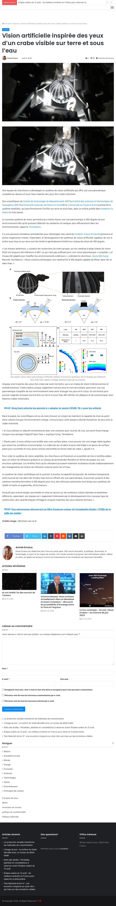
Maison (7, 751)
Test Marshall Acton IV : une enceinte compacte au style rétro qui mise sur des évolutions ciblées (48, 736)
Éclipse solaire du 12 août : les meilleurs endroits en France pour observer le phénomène (57, 2)
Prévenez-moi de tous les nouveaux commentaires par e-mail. (33, 695)
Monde (7, 760)
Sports (7, 782)
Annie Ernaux (12, 58)
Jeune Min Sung (100, 256)
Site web (64, 679)
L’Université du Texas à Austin (83, 205)
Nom (5, 668)
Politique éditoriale (10, 817)
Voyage (7, 764)
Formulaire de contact (14, 791)
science (15, 23)
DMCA (5, 803)
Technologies (10, 778)
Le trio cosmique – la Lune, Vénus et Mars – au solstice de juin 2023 (97, 613)
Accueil (7, 23)
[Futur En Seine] (15, 12)
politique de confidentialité (14, 812)
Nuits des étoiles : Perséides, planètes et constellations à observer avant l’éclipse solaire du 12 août (49, 727)
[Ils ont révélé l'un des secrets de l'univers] (19, 581)
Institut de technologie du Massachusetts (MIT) (46, 201)
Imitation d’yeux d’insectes (88, 234)
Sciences (8, 773)
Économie (8, 769)
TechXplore (35, 227)
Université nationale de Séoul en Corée (43, 205)
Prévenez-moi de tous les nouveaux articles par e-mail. (29, 701)
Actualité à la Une (12, 756)
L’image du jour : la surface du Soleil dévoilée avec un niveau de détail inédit (38, 723)
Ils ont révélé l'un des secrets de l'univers (18, 594)
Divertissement (11, 786)
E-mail (5, 679)
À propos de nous (10, 798)
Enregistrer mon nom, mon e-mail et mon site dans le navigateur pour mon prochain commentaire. (49, 690)
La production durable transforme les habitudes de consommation (34, 719)
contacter (64, 849)
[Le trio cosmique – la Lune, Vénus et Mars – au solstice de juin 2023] (97, 590)
